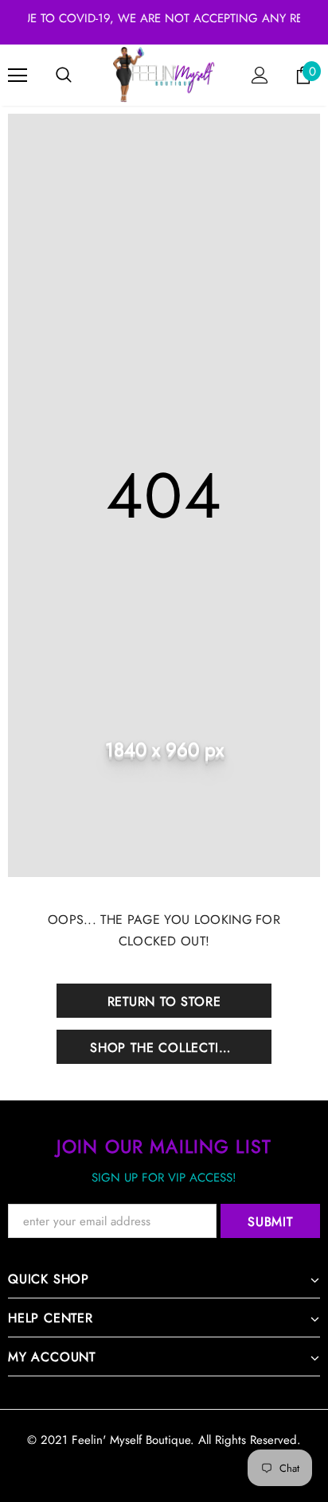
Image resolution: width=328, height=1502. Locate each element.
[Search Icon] (64, 75)
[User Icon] (260, 75)
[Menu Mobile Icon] (17, 75)
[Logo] (164, 74)
